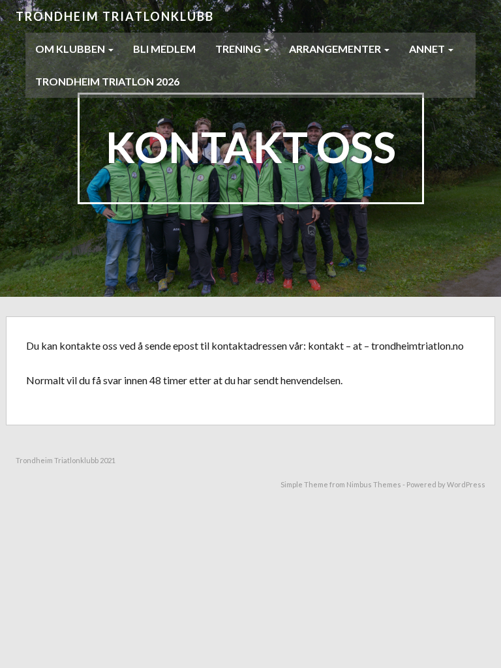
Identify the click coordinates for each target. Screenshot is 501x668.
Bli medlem (164, 48)
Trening (239, 48)
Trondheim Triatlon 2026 (107, 81)
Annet (428, 48)
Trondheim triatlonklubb (115, 16)
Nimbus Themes (373, 484)
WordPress (466, 484)
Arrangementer (336, 48)
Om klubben (71, 48)
